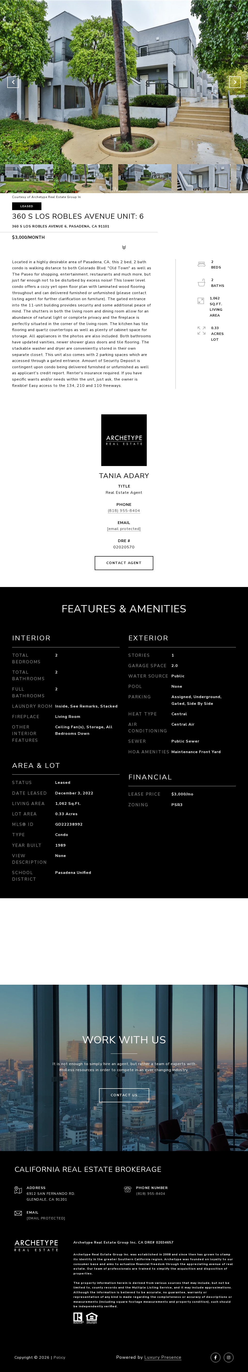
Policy (59, 1357)
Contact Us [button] (124, 1095)
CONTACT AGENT (124, 563)
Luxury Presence (162, 1357)
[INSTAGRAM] (228, 1357)
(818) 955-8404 (124, 510)
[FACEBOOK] (215, 1357)
